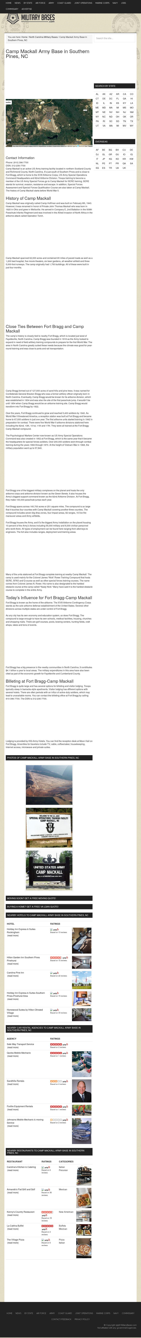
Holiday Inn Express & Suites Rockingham (21, 931)
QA (124, 163)
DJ (97, 154)
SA (131, 163)
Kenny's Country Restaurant (20, 1211)
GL (103, 154)
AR (117, 94)
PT (110, 163)
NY (97, 116)
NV (110, 112)
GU (117, 154)
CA (124, 94)
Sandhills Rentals (15, 1080)
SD (117, 121)
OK (124, 116)
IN (111, 103)
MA (110, 107)
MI (117, 107)
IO (124, 154)
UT (97, 125)
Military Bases (30, 18)
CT (97, 98)
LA (131, 103)
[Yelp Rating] (56, 929)
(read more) (13, 935)
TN (124, 121)
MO (131, 107)
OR (131, 116)
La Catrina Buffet (15, 1225)
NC (104, 116)
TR (110, 167)
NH (117, 112)
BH (117, 149)
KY (124, 103)
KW (131, 158)
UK (124, 167)
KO (117, 158)
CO (131, 94)
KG (110, 158)
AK (103, 94)
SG (97, 167)
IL (104, 103)
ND (110, 116)
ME (97, 107)
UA (117, 167)
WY (131, 125)
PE (103, 163)
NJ (124, 112)
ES (103, 167)
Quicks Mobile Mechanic (19, 1052)
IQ (131, 154)
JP (103, 158)
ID (97, 103)
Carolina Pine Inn (15, 972)
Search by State (105, 85)
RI (104, 121)
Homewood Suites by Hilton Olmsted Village (25, 1011)
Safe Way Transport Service (20, 1044)
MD (104, 107)
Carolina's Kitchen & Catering (21, 1167)
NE (104, 112)
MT (97, 112)
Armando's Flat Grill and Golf (21, 1189)
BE (103, 149)
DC (110, 98)
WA (111, 125)
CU (124, 149)
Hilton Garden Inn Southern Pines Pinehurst (23, 959)
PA (97, 121)
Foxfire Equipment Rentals (20, 1106)
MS (124, 107)
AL (97, 94)
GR (110, 154)
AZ (110, 94)
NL (97, 163)
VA (104, 125)
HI (132, 98)
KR (124, 158)
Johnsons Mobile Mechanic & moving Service (25, 1121)
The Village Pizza (15, 1239)
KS (117, 103)
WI (117, 125)
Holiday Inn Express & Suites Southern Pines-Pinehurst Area (26, 994)
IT (97, 158)
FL (117, 98)
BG (110, 149)
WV (124, 125)
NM (131, 112)
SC (110, 121)
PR (117, 163)
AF (97, 149)
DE (104, 98)
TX (131, 121)
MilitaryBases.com (128, 1325)
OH (117, 116)
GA (124, 98)
